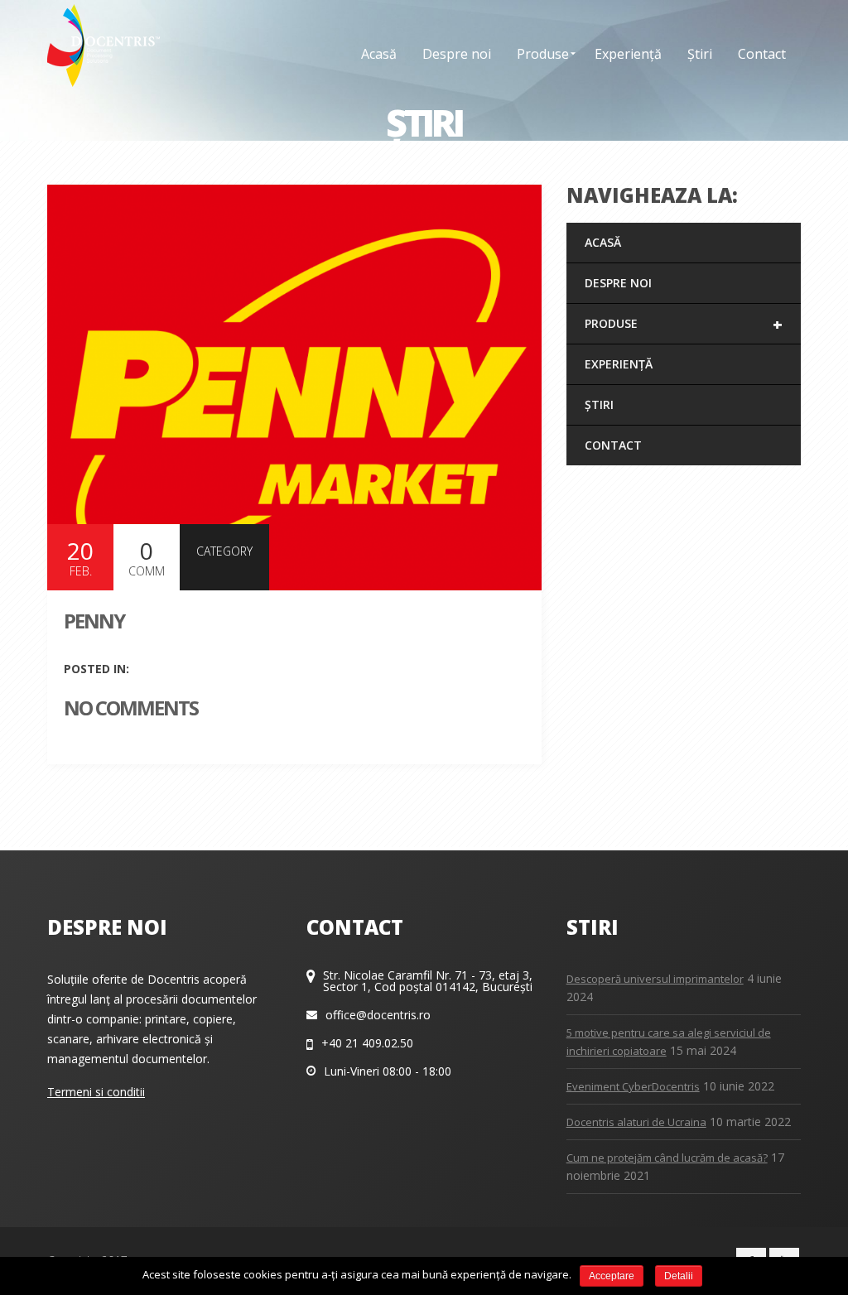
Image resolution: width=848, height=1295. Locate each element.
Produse (684, 324)
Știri (599, 404)
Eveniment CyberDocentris (633, 1086)
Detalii (678, 1276)
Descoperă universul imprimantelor (655, 978)
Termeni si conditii (96, 1092)
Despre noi (618, 283)
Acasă (603, 242)
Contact (613, 445)
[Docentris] (103, 45)
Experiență (619, 364)
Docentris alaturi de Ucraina (636, 1121)
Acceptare (611, 1276)
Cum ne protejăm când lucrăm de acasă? (667, 1157)
